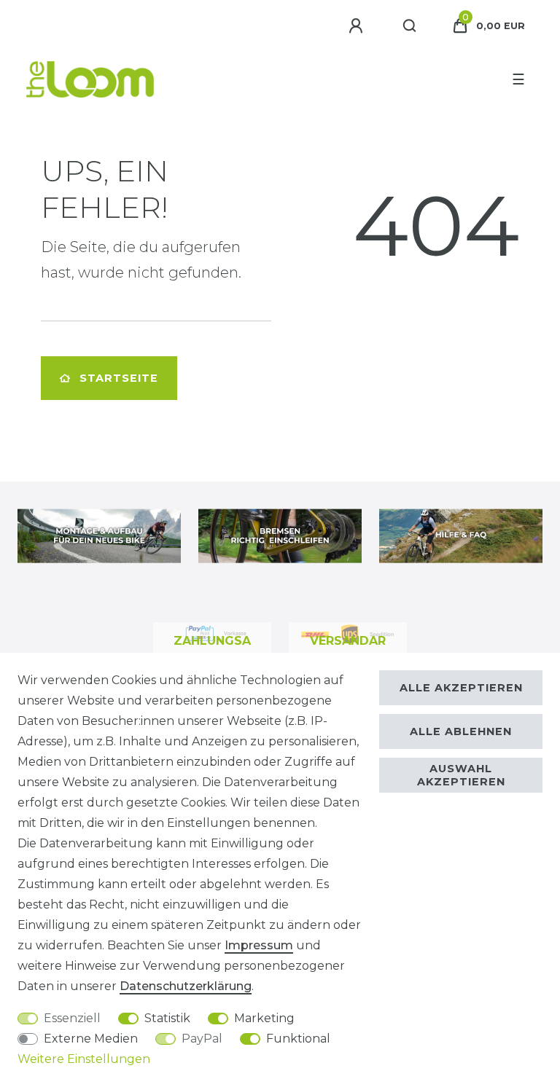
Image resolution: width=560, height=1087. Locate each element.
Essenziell (72, 1018)
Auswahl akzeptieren (461, 775)
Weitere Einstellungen (84, 1059)
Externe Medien (91, 1038)
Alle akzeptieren (461, 687)
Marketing (264, 1018)
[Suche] (410, 26)
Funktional (298, 1038)
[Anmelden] (358, 26)
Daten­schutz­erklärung (186, 986)
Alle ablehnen (461, 731)
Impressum (259, 945)
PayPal (202, 1038)
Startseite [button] (118, 378)
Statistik (167, 1018)
